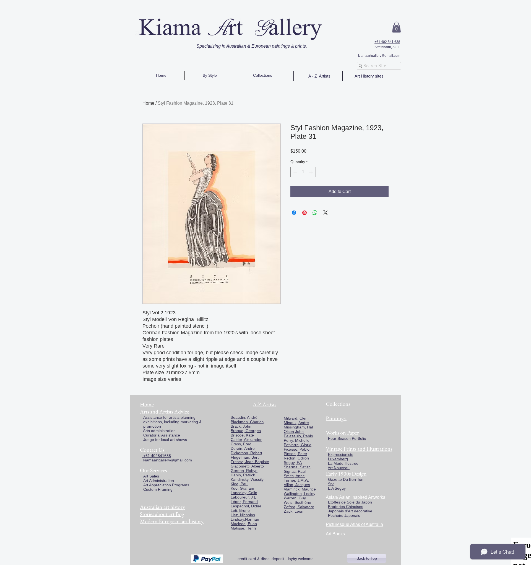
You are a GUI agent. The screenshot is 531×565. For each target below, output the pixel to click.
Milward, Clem (296, 418)
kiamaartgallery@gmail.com (379, 56)
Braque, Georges (246, 430)
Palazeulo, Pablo (298, 436)
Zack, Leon (293, 511)
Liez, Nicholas (243, 515)
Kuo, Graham (242, 488)
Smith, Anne (294, 476)
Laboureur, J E (243, 497)
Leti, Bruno (240, 510)
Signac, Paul (295, 471)
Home (148, 103)
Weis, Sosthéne (297, 502)
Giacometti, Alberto (247, 466)
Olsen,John (294, 431)
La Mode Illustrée (343, 463)
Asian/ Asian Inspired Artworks (355, 497)
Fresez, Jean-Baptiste (250, 461)
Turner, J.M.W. (296, 480)
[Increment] (311, 172)
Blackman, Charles (247, 422)
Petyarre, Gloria (297, 445)
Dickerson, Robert (246, 453)
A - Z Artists (319, 76)
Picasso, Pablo (296, 449)
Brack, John (241, 426)
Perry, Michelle (296, 440)
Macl (235, 524)
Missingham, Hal (298, 427)
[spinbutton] (303, 172)
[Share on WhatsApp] (315, 212)
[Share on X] (325, 212)
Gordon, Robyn (244, 470)
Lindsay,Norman (245, 519)
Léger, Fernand (244, 501)
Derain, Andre (243, 448)
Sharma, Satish (297, 467)
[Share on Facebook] (294, 212)
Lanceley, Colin (244, 492)
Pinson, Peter (295, 453)
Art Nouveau (339, 468)
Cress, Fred (241, 444)
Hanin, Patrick (243, 475)
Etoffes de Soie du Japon (350, 502)
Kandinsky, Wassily (247, 479)
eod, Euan (248, 524)
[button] (396, 27)
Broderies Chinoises (345, 506)
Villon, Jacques (297, 484)
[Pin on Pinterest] (304, 212)
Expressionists (340, 454)
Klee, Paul (239, 484)
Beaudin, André (244, 417)
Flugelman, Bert (245, 457)
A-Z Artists (264, 404)
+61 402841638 (156, 455)
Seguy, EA (293, 462)
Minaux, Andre (296, 422)
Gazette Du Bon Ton (345, 479)
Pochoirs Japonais (344, 515)
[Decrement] (294, 172)
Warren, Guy (295, 498)
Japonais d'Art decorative (350, 511)
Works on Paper (342, 432)
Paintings (335, 418)
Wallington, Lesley (299, 493)
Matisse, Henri (243, 528)
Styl (331, 484)
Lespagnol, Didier (246, 506)
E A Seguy (337, 488)
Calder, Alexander (246, 439)
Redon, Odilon (296, 458)
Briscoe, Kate (242, 435)
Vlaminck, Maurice (300, 489)
